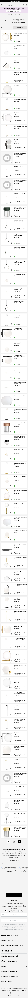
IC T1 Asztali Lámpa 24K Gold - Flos (20, 477)
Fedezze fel (17, 9)
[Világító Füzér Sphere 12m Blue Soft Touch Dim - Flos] (14, 778)
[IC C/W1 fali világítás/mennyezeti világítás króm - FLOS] (14, 117)
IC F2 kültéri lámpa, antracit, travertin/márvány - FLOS (20, 639)
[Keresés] (24, 4)
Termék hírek (6, 982)
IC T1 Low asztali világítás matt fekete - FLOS (20, 585)
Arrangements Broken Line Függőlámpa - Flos (19, 234)
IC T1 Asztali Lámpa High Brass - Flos (20, 504)
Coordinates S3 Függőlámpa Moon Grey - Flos (20, 288)
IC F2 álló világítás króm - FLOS (20, 315)
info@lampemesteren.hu (14, 993)
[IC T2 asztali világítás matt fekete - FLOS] (14, 751)
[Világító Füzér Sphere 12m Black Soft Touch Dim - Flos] (14, 441)
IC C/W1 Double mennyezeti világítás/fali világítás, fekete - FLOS (20, 140)
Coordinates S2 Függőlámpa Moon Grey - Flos (20, 787)
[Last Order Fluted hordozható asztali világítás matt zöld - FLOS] (14, 212)
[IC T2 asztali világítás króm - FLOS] (14, 683)
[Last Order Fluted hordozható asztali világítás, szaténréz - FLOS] (14, 832)
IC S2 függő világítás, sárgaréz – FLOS (20, 558)
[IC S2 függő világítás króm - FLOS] (14, 576)
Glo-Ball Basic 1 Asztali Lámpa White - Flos (20, 518)
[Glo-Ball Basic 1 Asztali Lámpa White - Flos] (14, 522)
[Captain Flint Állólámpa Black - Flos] (14, 710)
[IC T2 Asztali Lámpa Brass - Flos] (14, 656)
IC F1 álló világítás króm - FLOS (20, 85)
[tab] (14, 935)
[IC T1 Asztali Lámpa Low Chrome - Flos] (14, 805)
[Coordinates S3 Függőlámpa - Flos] (14, 373)
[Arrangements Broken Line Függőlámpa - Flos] (14, 239)
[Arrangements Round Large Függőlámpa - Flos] (14, 266)
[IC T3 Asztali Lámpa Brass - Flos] (14, 535)
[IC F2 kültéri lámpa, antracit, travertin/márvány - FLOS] (14, 643)
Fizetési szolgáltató (9, 956)
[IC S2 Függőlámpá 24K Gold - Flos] (14, 454)
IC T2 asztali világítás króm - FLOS (20, 679)
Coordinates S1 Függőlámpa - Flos (20, 612)
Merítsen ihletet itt (13, 895)
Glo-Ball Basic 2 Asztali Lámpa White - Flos (20, 396)
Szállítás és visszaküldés (12, 946)
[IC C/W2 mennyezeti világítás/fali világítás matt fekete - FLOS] (14, 333)
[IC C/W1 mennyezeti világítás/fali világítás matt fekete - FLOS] (14, 360)
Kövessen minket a (9, 961)
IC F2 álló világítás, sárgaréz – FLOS (20, 464)
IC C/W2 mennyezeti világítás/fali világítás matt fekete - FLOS (19, 329)
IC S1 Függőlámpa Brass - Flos (20, 126)
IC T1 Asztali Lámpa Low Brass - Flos (20, 491)
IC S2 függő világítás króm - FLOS (19, 571)
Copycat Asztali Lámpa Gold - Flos (20, 666)
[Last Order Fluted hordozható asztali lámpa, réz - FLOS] (14, 427)
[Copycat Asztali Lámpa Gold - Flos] (14, 670)
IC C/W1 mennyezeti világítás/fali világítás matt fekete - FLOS (19, 356)
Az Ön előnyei (6, 951)
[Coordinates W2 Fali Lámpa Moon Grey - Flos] (14, 252)
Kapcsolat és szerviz (10, 935)
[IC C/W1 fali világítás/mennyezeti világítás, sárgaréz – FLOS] (14, 36)
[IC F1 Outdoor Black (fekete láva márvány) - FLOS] (14, 171)
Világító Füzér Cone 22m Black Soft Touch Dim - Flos (20, 181)
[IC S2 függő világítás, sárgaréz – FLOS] (14, 562)
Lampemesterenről (9, 971)
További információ (9, 977)
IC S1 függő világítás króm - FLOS (19, 46)
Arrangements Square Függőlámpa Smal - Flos (19, 221)
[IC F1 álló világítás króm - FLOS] (14, 90)
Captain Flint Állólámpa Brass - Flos (20, 760)
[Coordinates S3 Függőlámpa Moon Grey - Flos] (14, 293)
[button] (11, 41)
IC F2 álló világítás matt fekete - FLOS (20, 544)
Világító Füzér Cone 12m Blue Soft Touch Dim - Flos (20, 154)
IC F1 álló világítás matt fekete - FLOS (20, 410)
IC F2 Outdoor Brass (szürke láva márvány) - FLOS (19, 720)
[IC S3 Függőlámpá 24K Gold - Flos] (14, 279)
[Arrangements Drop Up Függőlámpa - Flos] (14, 306)
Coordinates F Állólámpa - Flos (20, 72)
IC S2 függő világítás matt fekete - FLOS (19, 342)
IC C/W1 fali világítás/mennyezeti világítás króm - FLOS (20, 113)
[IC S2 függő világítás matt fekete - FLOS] (14, 346)
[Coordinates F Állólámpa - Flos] (14, 77)
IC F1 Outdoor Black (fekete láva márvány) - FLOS (19, 167)
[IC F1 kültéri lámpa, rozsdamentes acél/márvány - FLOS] (14, 697)
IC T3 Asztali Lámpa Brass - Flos (20, 530)
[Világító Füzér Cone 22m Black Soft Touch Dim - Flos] (14, 185)
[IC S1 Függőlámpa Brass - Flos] (14, 131)
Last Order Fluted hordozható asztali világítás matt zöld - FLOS (20, 208)
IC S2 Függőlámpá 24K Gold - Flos (20, 450)
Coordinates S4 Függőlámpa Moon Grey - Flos (20, 383)
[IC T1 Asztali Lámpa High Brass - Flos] (14, 508)
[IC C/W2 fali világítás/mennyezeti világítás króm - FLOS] (14, 737)
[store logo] (9, 4)
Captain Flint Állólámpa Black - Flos (20, 706)
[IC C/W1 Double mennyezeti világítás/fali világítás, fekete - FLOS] (14, 144)
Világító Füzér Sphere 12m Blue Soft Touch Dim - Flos (20, 774)
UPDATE (13, 11)
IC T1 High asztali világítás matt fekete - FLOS (20, 598)
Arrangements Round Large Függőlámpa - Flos (19, 261)
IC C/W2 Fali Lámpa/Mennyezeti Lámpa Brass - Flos (20, 625)
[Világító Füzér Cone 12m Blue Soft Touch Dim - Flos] (14, 158)
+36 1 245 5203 (21, 990)
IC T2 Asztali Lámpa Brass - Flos (20, 651)
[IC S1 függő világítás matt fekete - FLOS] (14, 63)
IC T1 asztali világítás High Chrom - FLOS (19, 814)
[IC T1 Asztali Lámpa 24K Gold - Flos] (14, 481)
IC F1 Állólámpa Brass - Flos (20, 99)
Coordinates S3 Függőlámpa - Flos (20, 369)
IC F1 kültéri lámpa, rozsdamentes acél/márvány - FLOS (20, 693)
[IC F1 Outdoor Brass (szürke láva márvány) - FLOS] (14, 198)
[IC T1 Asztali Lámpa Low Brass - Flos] (14, 495)
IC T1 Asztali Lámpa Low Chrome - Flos (19, 801)
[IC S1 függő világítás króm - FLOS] (14, 50)
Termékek (5, 21)
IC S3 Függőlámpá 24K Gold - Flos (20, 275)
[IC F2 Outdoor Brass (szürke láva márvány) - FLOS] (14, 724)
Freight (4, 966)
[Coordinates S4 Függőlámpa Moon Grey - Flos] (14, 387)
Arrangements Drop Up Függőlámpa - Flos (19, 302)
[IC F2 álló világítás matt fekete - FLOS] (14, 549)
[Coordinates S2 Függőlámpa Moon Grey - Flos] (14, 791)
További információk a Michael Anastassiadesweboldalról (18, 20)
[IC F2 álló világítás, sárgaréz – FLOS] (14, 468)
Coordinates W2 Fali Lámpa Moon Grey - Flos (19, 248)
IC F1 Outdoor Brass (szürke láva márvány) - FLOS (19, 194)
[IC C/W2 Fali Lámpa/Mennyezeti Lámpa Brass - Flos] (14, 629)
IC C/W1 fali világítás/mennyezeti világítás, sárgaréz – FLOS (20, 32)
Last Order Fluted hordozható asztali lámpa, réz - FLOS (20, 423)
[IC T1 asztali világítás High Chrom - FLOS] (14, 818)
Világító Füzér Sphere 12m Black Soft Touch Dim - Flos (19, 437)
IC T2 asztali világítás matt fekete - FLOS (19, 747)
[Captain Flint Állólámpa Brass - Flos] (14, 764)
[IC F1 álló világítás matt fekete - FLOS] (14, 414)
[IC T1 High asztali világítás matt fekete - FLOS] (14, 603)
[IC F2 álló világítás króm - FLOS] (14, 319)
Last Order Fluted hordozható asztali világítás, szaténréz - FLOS (20, 828)
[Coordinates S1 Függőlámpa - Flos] (14, 616)
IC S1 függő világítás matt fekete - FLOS (19, 59)
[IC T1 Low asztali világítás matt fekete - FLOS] (14, 589)
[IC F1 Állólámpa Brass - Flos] (14, 104)
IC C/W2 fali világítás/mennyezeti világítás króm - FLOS (20, 733)
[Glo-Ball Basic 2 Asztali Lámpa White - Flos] (14, 400)
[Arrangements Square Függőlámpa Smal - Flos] (14, 225)
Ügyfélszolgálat (8, 941)
